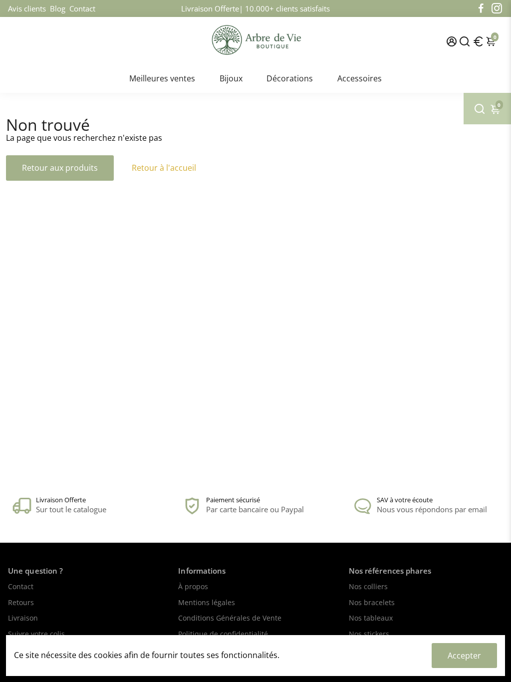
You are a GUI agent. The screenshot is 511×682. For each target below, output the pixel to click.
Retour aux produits (60, 167)
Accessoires (359, 78)
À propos (193, 587)
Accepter (464, 655)
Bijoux (231, 78)
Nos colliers (368, 587)
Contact (82, 8)
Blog (57, 8)
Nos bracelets (372, 603)
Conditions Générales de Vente (229, 619)
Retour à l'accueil (164, 167)
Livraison (23, 619)
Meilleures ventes (162, 78)
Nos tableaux (371, 619)
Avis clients (27, 8)
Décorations (289, 78)
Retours (21, 603)
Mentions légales (206, 603)
